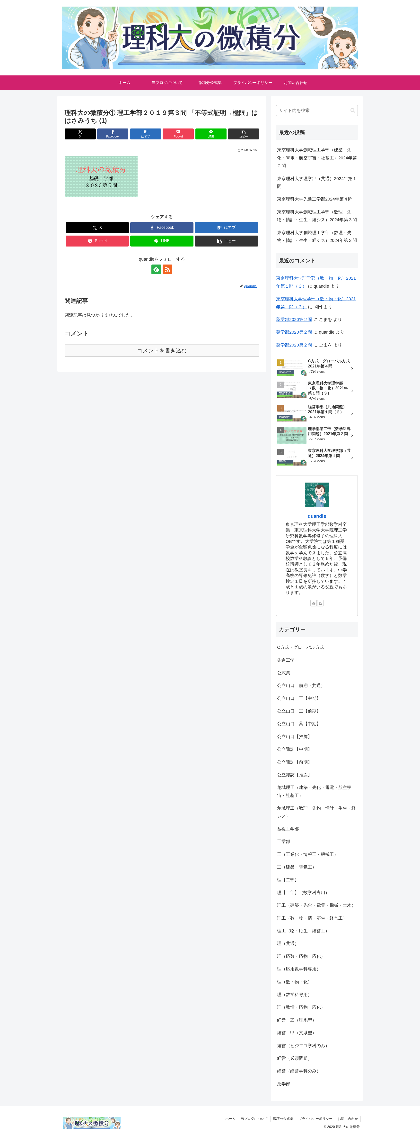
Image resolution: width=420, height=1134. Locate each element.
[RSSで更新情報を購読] (167, 269)
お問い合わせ (348, 1119)
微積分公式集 (283, 1119)
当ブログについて (254, 1119)
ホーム (230, 1119)
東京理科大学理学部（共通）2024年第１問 (317, 182)
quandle (317, 516)
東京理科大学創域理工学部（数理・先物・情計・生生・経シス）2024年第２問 (317, 236)
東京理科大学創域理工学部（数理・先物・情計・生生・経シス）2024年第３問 (317, 216)
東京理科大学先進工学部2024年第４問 (314, 199)
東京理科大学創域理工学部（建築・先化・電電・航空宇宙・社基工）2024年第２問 (317, 157)
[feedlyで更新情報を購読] (156, 269)
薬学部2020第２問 (294, 319)
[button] (243, 133)
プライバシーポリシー (315, 1119)
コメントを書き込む (162, 351)
